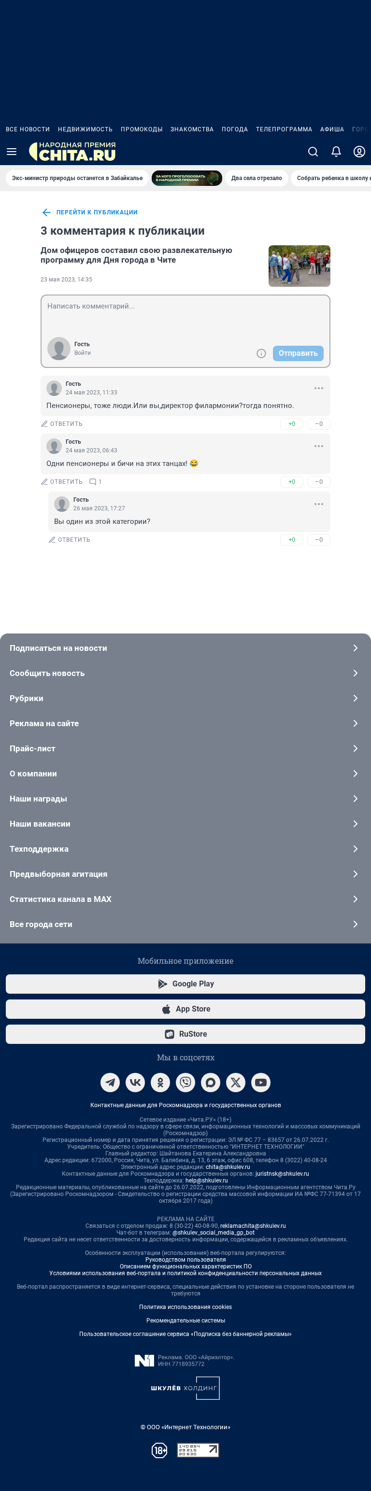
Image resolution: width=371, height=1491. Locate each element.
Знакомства (192, 129)
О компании (33, 773)
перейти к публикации (97, 212)
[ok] (160, 1082)
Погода (235, 129)
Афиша (332, 129)
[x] (235, 1082)
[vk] (135, 1082)
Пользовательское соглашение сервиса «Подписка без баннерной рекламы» (185, 1334)
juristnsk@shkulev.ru (282, 1173)
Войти (82, 353)
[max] (210, 1082)
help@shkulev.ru (207, 1180)
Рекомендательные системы (185, 1320)
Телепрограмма (284, 129)
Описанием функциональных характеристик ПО (186, 1266)
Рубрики (26, 698)
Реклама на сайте (44, 723)
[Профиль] (359, 151)
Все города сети (41, 924)
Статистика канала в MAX (61, 899)
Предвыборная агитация (59, 874)
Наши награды (38, 798)
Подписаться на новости (58, 648)
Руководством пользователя (185, 1259)
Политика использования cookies (185, 1307)
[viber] (185, 1082)
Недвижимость (85, 129)
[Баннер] (187, 178)
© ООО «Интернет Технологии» (185, 1427)
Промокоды (142, 129)
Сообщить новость (47, 673)
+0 (291, 423)
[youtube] (261, 1082)
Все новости (28, 129)
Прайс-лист (33, 748)
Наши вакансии (40, 824)
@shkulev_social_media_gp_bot (213, 1232)
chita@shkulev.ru (228, 1167)
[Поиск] (313, 151)
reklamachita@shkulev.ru (253, 1226)
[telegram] (110, 1082)
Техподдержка (39, 849)
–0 (319, 423)
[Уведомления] (336, 151)
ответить (66, 424)
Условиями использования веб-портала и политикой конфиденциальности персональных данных (185, 1273)
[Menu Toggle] (11, 151)
